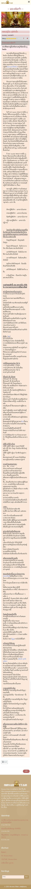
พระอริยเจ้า (11, 35)
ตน (9, 336)
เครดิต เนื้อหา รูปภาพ (7, 863)
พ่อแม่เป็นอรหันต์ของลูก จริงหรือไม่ (11, 830)
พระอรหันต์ (6, 576)
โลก (22, 421)
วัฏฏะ (13, 638)
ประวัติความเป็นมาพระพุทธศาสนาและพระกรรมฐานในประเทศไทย (14, 822)
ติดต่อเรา (3, 852)
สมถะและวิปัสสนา (12, 66)
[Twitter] (27, 38)
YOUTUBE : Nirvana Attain (9, 859)
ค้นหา (26, 876)
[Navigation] (29, 2)
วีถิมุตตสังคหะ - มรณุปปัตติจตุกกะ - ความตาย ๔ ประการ (14, 837)
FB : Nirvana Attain (6, 856)
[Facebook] (23, 38)
